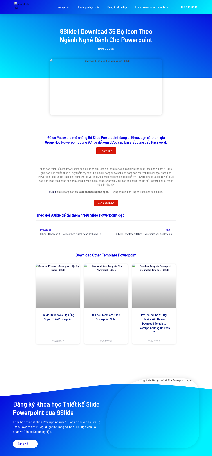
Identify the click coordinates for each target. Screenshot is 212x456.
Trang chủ (62, 7)
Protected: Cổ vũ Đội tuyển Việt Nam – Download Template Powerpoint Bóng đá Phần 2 (154, 323)
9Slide (52, 191)
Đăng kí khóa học (117, 7)
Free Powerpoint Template (151, 7)
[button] (106, 150)
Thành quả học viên (87, 7)
